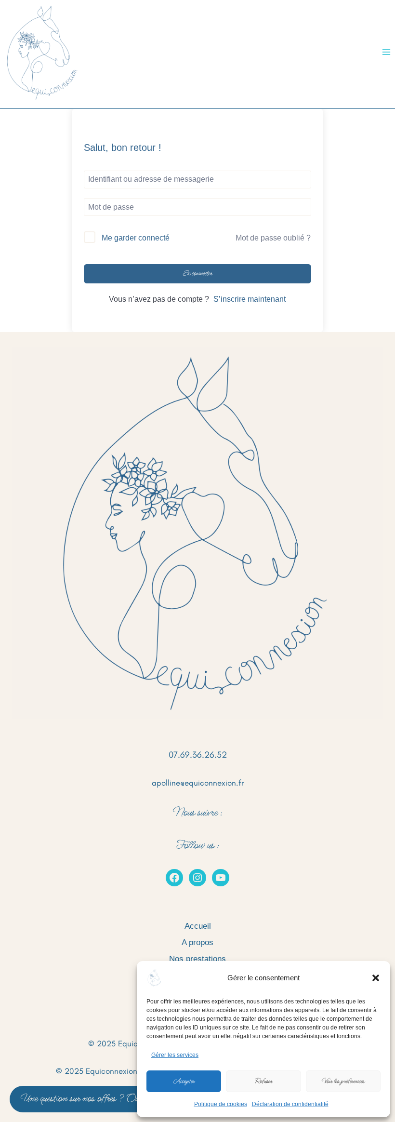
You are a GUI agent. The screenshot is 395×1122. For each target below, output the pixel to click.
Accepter (184, 1081)
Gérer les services (174, 1055)
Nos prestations (197, 958)
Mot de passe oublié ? (273, 238)
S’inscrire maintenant (249, 299)
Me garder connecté (136, 238)
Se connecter (197, 273)
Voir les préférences (343, 1081)
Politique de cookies (220, 1104)
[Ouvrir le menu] (386, 51)
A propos (197, 942)
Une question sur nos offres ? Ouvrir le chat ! (100, 1098)
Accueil (197, 926)
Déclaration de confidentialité (290, 1104)
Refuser (263, 1081)
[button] (376, 978)
